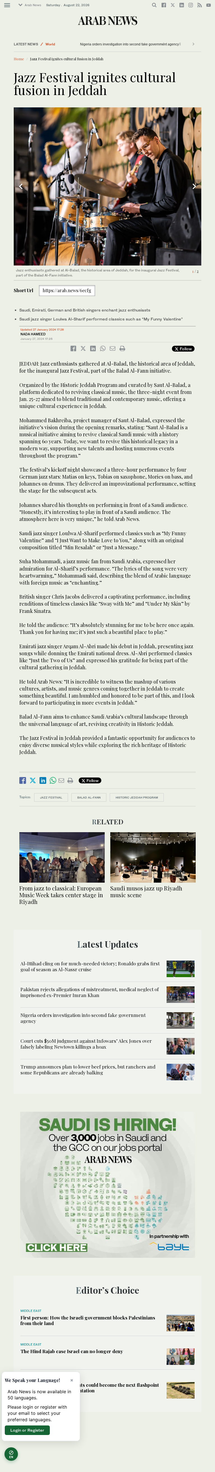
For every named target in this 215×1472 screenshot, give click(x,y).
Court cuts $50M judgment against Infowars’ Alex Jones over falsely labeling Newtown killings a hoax (86, 1043)
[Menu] (7, 5)
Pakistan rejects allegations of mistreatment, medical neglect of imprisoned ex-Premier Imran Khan (89, 992)
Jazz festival (51, 797)
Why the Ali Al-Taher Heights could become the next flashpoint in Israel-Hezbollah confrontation (89, 1387)
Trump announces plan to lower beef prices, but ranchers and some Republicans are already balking (87, 1069)
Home (19, 58)
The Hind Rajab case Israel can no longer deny (71, 1351)
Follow (185, 348)
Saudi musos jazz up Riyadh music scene (146, 891)
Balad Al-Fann (89, 797)
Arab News (33, 5)
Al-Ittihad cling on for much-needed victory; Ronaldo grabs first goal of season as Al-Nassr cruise (90, 966)
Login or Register (27, 1430)
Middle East (30, 1311)
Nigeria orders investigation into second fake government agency (129, 44)
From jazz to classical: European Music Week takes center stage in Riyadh (61, 894)
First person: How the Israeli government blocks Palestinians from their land (87, 1320)
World (50, 44)
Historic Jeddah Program (137, 797)
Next (194, 186)
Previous (21, 186)
